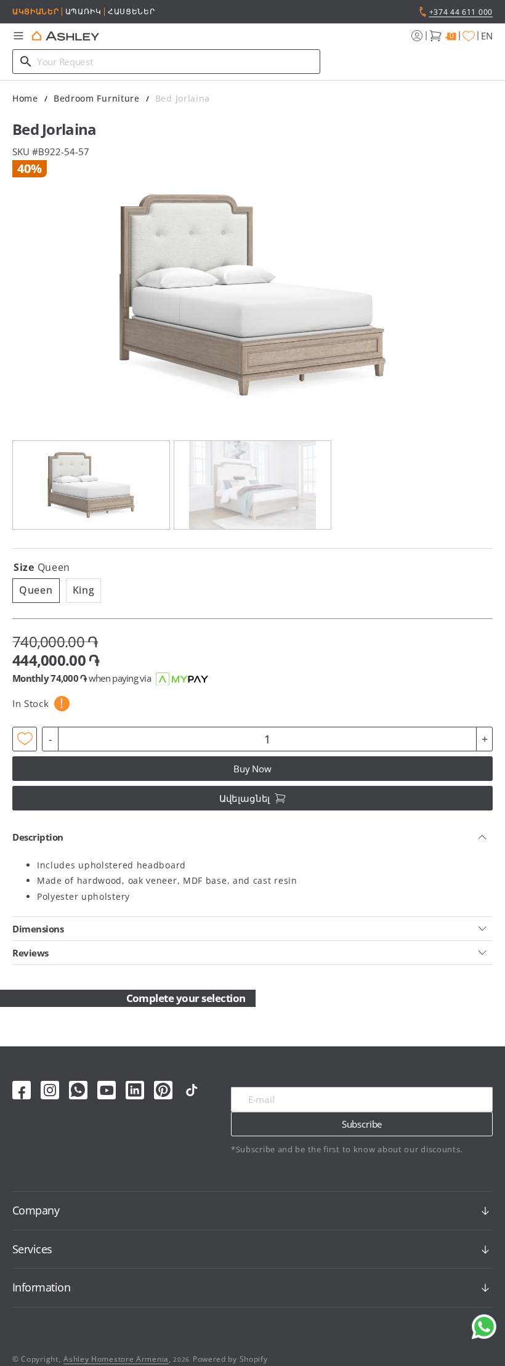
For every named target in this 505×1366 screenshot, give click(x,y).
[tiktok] (191, 1090)
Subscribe (362, 1124)
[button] (18, 36)
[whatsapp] (78, 1090)
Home (25, 98)
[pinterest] (163, 1090)
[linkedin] (135, 1090)
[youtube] (106, 1090)
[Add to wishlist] (24, 739)
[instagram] (50, 1090)
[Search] (25, 61)
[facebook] (21, 1090)
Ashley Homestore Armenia (116, 1359)
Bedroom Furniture (97, 98)
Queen (39, 592)
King (87, 592)
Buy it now (253, 768)
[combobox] (166, 61)
